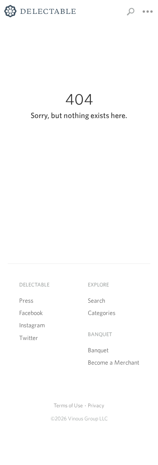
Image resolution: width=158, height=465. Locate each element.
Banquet (98, 350)
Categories (101, 313)
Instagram (32, 325)
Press (26, 300)
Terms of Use (68, 405)
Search (96, 300)
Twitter (28, 338)
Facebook (31, 313)
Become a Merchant (113, 362)
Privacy (96, 405)
